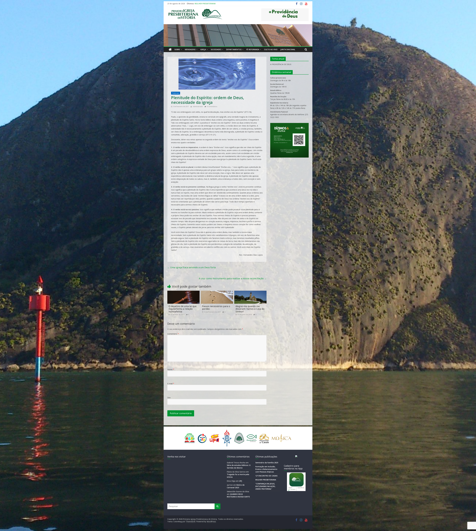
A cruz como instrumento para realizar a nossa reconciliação (233, 278)
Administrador (198, 106)
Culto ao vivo (270, 49)
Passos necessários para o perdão (216, 307)
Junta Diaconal (287, 49)
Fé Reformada (252, 49)
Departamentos (233, 49)
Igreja (203, 49)
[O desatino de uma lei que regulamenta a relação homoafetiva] (183, 292)
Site (169, 397)
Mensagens (190, 49)
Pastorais (175, 93)
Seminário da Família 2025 (205, 3)
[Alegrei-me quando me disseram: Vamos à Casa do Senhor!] (250, 292)
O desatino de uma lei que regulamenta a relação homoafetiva (182, 309)
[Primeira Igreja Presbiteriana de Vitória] (170, 49)
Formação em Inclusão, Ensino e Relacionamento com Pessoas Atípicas (266, 469)
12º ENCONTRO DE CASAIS (266, 476)
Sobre (177, 49)
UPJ (240, 481)
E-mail (170, 383)
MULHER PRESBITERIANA (265, 480)
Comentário (173, 333)
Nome (170, 369)
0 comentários (212, 106)
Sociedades (216, 49)
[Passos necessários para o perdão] (217, 292)
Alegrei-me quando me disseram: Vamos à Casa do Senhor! (250, 309)
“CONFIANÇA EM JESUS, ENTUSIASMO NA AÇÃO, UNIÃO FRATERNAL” (265, 486)
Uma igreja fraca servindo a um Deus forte (191, 267)
